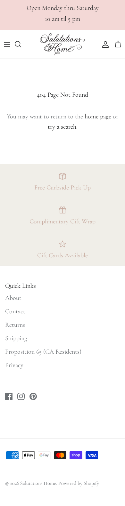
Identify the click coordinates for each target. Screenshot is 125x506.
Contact (15, 311)
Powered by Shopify (78, 483)
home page (98, 116)
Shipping (16, 338)
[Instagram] (21, 396)
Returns (15, 325)
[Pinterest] (33, 396)
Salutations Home (38, 483)
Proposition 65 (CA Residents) (43, 352)
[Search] (21, 44)
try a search (62, 127)
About (13, 298)
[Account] (104, 44)
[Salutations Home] (62, 44)
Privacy (14, 365)
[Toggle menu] (7, 44)
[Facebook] (9, 396)
